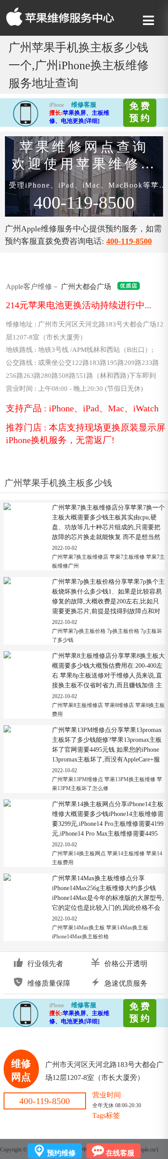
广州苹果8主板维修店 (77, 705)
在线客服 (120, 1153)
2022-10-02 (64, 548)
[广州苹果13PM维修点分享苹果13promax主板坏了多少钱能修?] (7, 731)
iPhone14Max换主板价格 (80, 936)
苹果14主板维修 (126, 853)
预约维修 (61, 1153)
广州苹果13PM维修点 (77, 779)
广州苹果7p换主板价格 (79, 631)
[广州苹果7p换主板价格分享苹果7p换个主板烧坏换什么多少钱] (7, 583)
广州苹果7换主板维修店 (80, 557)
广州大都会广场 (86, 286)
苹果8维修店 (119, 705)
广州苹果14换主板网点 (79, 853)
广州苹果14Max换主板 (78, 928)
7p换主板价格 (123, 631)
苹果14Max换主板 (127, 928)
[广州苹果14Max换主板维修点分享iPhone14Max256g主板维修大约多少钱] (7, 879)
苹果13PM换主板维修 (129, 779)
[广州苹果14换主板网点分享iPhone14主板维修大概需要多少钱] (7, 805)
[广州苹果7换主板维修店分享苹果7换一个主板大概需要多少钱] (7, 509)
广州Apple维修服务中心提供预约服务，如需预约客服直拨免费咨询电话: (83, 192)
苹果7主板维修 (127, 557)
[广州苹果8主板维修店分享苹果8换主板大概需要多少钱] (7, 657)
